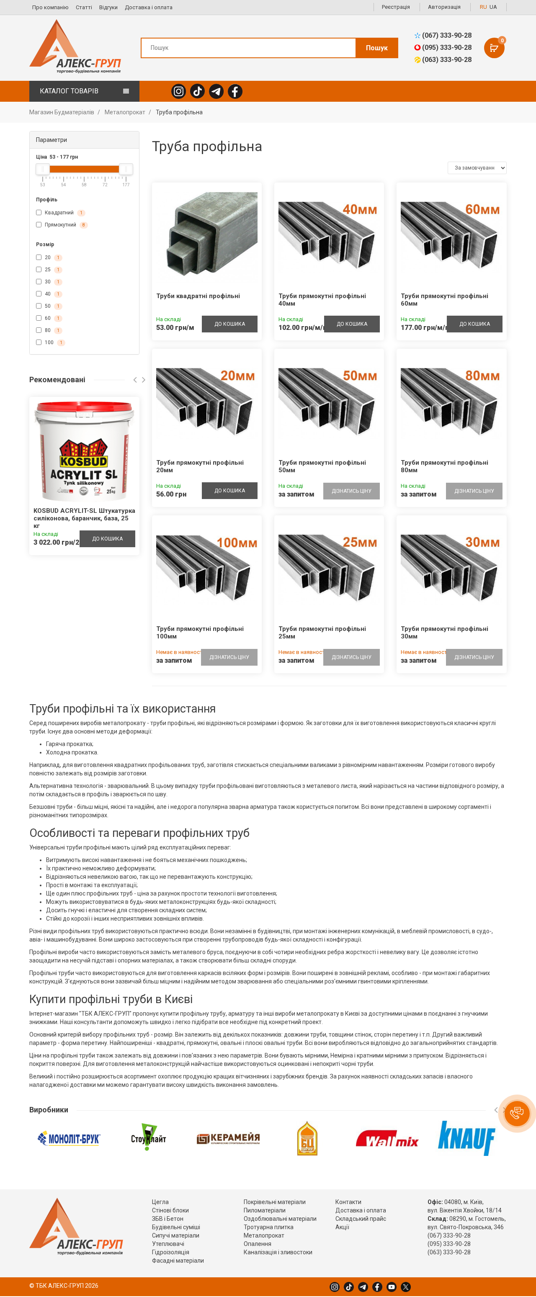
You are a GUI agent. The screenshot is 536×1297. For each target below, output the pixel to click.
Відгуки (108, 7)
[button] (517, 1113)
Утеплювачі (168, 1243)
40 (51, 294)
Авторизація (444, 7)
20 (51, 257)
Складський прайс (360, 1218)
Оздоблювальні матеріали (280, 1218)
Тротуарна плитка (269, 1227)
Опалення (257, 1243)
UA (493, 7)
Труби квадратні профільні (198, 296)
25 (51, 270)
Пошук (377, 48)
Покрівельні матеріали (275, 1202)
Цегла (160, 1202)
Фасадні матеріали (178, 1260)
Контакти (348, 1202)
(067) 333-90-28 (447, 35)
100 (53, 342)
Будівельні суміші (176, 1227)
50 (51, 306)
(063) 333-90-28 (447, 60)
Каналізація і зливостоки (278, 1252)
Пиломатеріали (265, 1210)
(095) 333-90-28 (447, 47)
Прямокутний (64, 225)
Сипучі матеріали (175, 1235)
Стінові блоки (170, 1210)
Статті (84, 7)
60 (51, 318)
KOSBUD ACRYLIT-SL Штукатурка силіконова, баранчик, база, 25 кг (84, 518)
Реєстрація (396, 7)
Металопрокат (264, 1235)
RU (483, 7)
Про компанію (50, 7)
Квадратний (63, 213)
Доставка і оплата (149, 7)
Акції (342, 1227)
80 (51, 330)
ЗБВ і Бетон (167, 1218)
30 (51, 282)
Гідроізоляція (170, 1252)
